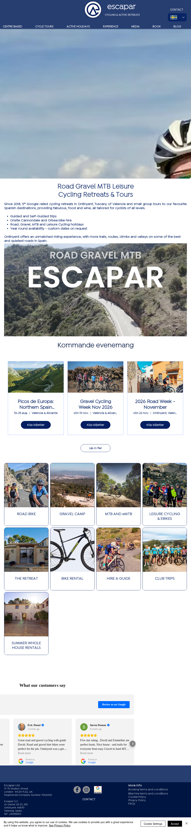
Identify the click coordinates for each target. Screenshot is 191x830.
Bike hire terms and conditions (148, 793)
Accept (175, 824)
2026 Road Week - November (155, 404)
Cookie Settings (153, 824)
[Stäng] (186, 823)
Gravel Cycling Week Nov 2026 (95, 404)
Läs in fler (95, 448)
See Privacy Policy (60, 825)
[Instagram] (86, 789)
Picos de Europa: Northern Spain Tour (36, 404)
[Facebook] (77, 789)
